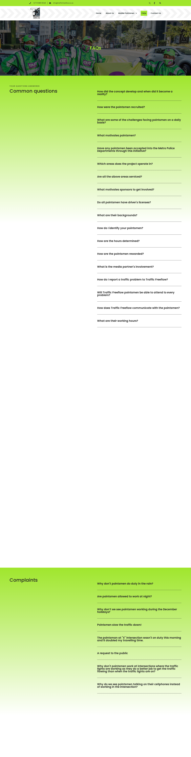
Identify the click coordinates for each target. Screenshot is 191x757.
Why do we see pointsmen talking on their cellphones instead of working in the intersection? (138, 685)
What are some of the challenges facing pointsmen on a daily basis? (139, 121)
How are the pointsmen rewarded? (120, 254)
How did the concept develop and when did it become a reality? (135, 93)
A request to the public (112, 653)
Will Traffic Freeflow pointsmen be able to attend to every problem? (136, 294)
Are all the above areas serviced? (119, 176)
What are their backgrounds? (117, 215)
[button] (160, 3)
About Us (110, 13)
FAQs (144, 13)
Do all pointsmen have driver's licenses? (124, 202)
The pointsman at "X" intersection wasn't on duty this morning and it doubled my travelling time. (139, 639)
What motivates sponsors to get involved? (125, 189)
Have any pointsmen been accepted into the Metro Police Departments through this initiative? (136, 149)
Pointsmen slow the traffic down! (119, 625)
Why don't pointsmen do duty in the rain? (125, 583)
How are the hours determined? (118, 241)
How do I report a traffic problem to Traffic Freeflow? (132, 279)
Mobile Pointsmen (126, 13)
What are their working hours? (117, 321)
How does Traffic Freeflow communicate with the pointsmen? (138, 308)
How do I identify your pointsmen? (120, 228)
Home (98, 13)
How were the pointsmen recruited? (121, 107)
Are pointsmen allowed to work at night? (124, 596)
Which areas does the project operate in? (125, 164)
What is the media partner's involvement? (125, 267)
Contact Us (156, 13)
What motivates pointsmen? (116, 135)
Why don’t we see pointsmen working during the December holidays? (137, 610)
